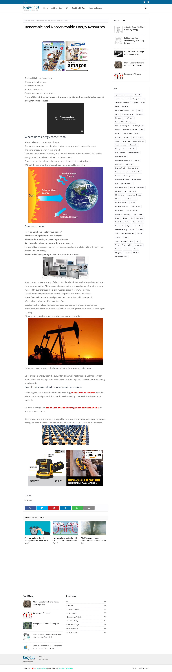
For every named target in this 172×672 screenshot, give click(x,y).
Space (125, 237)
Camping (125, 106)
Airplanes (129, 95)
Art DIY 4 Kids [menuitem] (56, 8)
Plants (117, 218)
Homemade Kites (133, 153)
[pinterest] (148, 2)
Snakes (117, 237)
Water (136, 249)
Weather (127, 253)
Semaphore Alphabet (132, 74)
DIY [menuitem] (67, 8)
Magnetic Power (120, 191)
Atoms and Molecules (122, 103)
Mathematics (119, 195)
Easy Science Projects (122, 126)
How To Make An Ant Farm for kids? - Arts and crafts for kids (47, 635)
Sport (137, 241)
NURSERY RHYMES (121, 203)
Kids (116, 183)
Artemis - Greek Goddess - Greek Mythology (134, 28)
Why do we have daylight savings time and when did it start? (36, 540)
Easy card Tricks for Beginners (125, 122)
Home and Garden (129, 149)
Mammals (132, 191)
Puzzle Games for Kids (122, 222)
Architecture (119, 99)
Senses (139, 233)
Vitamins (118, 249)
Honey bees (119, 164)
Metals (117, 199)
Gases (117, 141)
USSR (129, 245)
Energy (32, 20)
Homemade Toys (120, 156)
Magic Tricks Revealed (137, 187)
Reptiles (129, 226)
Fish (142, 130)
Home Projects (120, 153)
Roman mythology (121, 230)
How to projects (133, 168)
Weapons (118, 253)
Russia (132, 230)
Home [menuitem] (45, 8)
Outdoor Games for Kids (123, 214)
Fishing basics (127, 133)
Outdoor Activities (131, 210)
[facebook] (144, 2)
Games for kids (138, 137)
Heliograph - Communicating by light (46, 624)
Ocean (133, 203)
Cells (117, 114)
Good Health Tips (138, 141)
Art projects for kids (138, 99)
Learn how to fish (126, 183)
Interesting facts (128, 176)
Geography (126, 141)
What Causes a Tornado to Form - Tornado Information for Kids (93, 540)
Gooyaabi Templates (66, 668)
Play (132, 218)
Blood (117, 106)
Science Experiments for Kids (124, 233)
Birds (143, 103)
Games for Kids (144, 668)
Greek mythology (120, 145)
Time (117, 245)
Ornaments (119, 210)
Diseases (118, 118)
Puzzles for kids (138, 222)
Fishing (117, 133)
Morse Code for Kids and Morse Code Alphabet (134, 64)
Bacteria (135, 103)
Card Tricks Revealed (122, 110)
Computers (139, 114)
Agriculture (119, 95)
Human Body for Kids (134, 172)
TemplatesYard (41, 668)
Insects (117, 176)
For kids (117, 137)
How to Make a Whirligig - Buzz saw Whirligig (134, 53)
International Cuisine (122, 180)
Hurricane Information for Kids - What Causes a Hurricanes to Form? (65, 540)
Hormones (129, 164)
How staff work (120, 168)
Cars (133, 110)
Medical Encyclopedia (134, 195)
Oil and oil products (121, 207)
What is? (136, 253)
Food (136, 133)
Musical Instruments (129, 199)
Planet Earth (138, 214)
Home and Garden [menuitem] (96, 8)
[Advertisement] (86, 573)
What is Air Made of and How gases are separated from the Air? (47, 646)
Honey (137, 160)
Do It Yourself (128, 118)
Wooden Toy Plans (121, 257)
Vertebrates (138, 245)
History (117, 149)
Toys (123, 245)
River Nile (138, 226)
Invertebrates (136, 180)
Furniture (127, 137)
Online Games (135, 207)
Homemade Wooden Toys (123, 160)
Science (140, 230)
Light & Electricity (121, 187)
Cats (139, 110)
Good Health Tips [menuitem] (78, 8)
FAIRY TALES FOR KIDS (130, 130)
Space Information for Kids (124, 241)
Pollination (139, 218)
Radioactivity (119, 226)
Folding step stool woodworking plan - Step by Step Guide (134, 40)
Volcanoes (127, 249)
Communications (127, 114)
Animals (137, 95)
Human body (119, 172)
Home (25, 2)
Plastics (125, 218)
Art (128, 99)
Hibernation (133, 145)
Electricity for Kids (138, 126)
